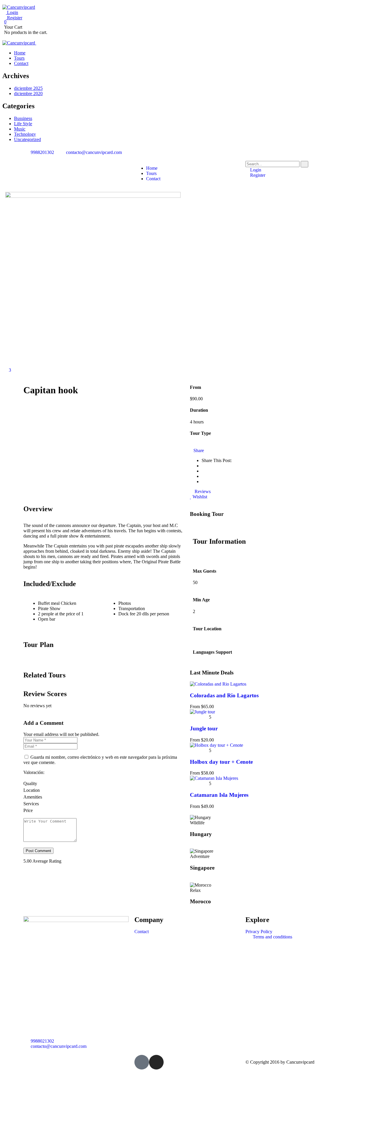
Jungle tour (204, 728)
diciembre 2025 (28, 88)
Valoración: (33, 772)
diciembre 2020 (28, 93)
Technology (25, 134)
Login (12, 12)
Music (19, 128)
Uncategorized (27, 139)
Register (14, 17)
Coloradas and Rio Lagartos (224, 695)
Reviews (202, 491)
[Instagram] (156, 1062)
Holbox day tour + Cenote (221, 762)
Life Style (23, 123)
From (195, 706)
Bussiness (23, 118)
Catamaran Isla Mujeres (219, 795)
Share (198, 450)
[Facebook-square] (141, 1062)
